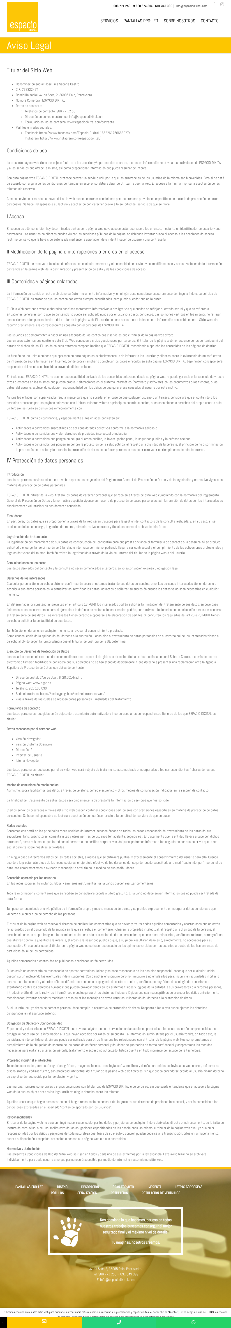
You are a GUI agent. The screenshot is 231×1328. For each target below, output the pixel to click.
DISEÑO (62, 1186)
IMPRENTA (154, 1186)
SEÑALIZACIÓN (87, 1193)
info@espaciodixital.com (192, 6)
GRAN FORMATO (123, 1186)
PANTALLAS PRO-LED (29, 1186)
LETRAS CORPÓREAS (188, 1186)
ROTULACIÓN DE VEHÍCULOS (161, 1193)
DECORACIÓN (90, 1186)
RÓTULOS (57, 1193)
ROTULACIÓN (119, 1193)
